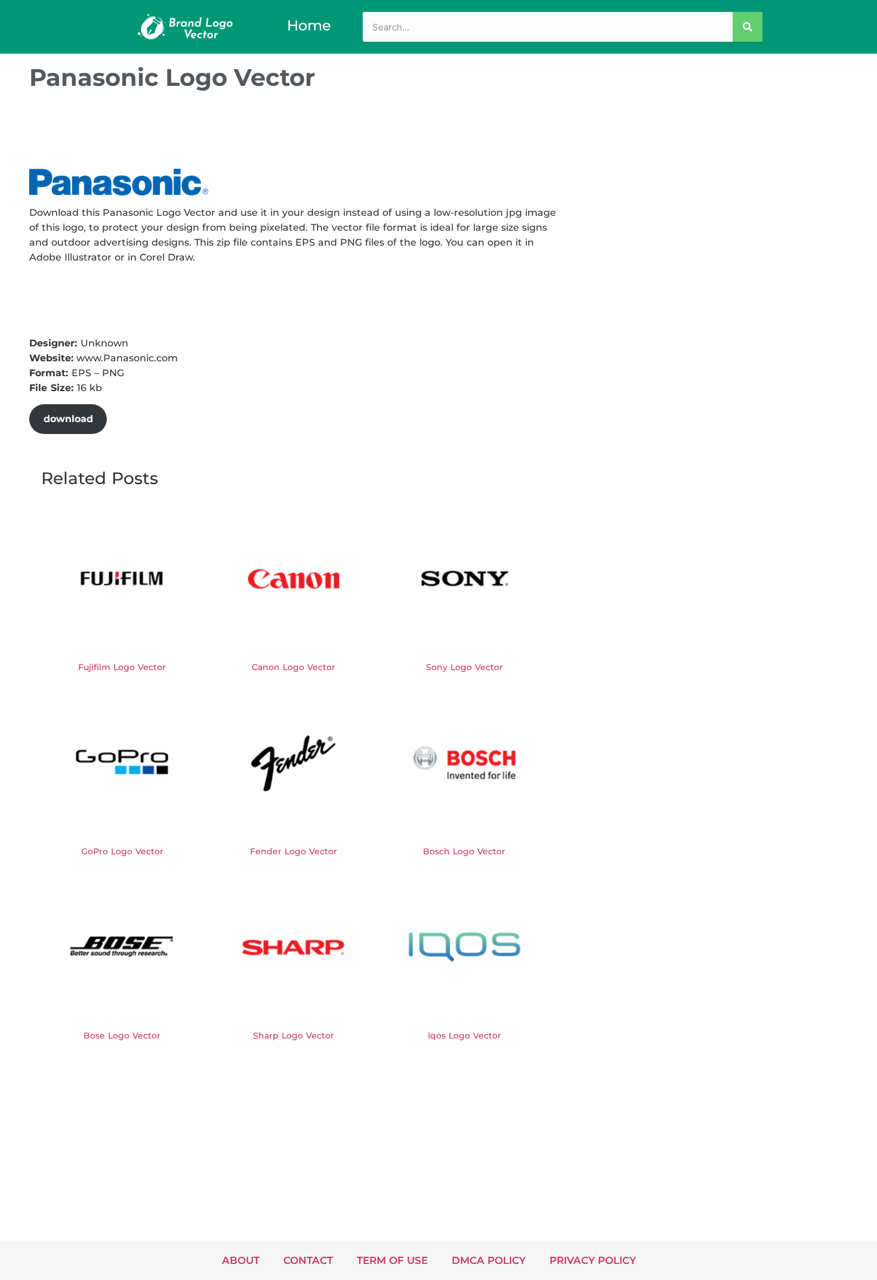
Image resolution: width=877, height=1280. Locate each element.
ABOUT (241, 1260)
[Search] (747, 27)
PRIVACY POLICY (592, 1260)
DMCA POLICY (489, 1260)
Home (309, 25)
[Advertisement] (246, 133)
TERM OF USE (392, 1260)
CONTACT (308, 1260)
